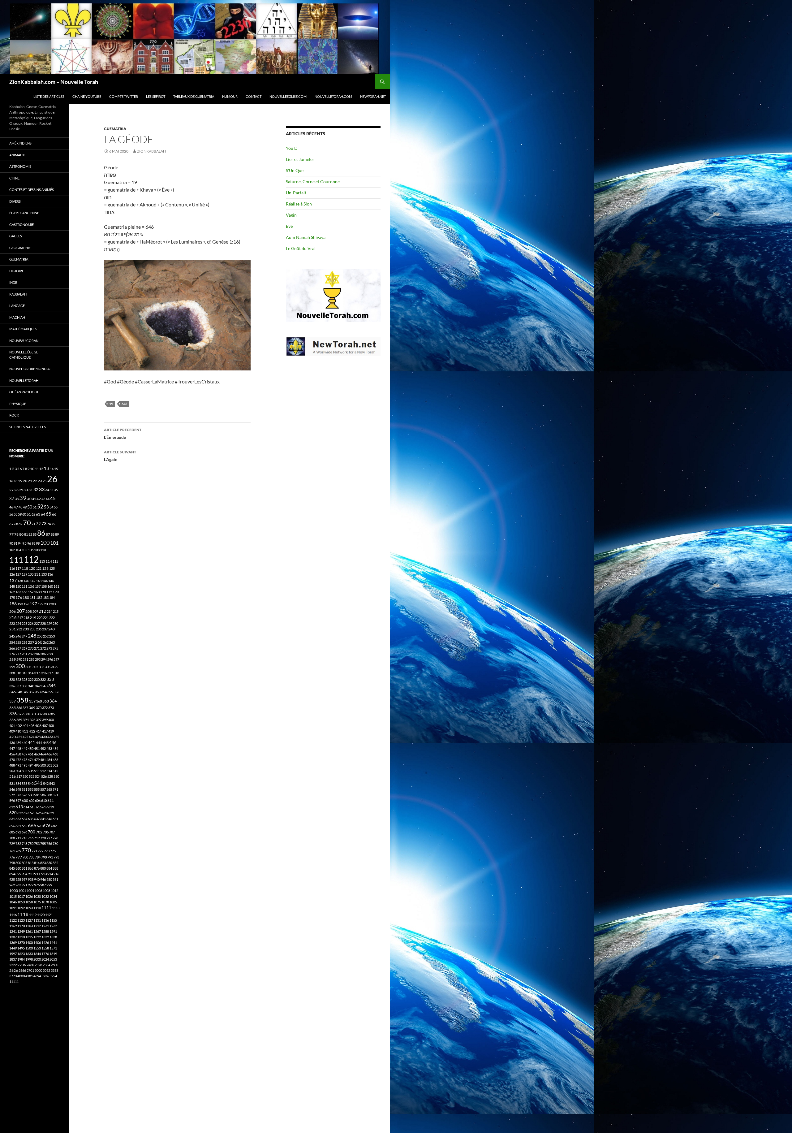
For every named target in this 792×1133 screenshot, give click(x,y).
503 (12, 771)
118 (25, 568)
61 (29, 514)
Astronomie (20, 166)
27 (11, 489)
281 (24, 654)
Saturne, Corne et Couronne (313, 181)
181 (32, 597)
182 (39, 597)
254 (12, 642)
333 (50, 679)
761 (12, 851)
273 (49, 648)
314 (30, 673)
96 (29, 543)
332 (43, 679)
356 (56, 692)
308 (12, 673)
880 (43, 868)
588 (49, 795)
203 (53, 604)
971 (24, 885)
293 (38, 659)
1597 (13, 954)
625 (32, 813)
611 (50, 800)
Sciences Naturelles (27, 427)
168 (37, 592)
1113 (55, 908)
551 (24, 789)
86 (41, 533)
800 (18, 863)
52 (40, 506)
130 (30, 574)
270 (30, 648)
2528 (38, 965)
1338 (53, 937)
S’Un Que (294, 170)
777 (18, 857)
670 (39, 826)
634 (24, 819)
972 (30, 885)
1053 (21, 902)
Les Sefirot (155, 96)
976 (37, 885)
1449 (13, 948)
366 (19, 708)
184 (52, 597)
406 (38, 726)
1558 (45, 948)
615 (32, 807)
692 (18, 832)
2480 (30, 965)
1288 (45, 931)
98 (33, 543)
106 (30, 550)
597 (18, 800)
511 (37, 771)
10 (32, 468)
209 (35, 611)
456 (12, 754)
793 (56, 857)
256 (24, 642)
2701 (30, 970)
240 (51, 629)
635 (30, 819)
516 (12, 776)
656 (12, 826)
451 (37, 748)
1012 (54, 891)
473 (24, 760)
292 (31, 659)
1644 (37, 954)
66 (54, 514)
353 (38, 692)
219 (33, 617)
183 (46, 597)
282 (30, 654)
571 (55, 789)
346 (12, 692)
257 (31, 642)
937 (24, 879)
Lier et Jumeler (300, 159)
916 (56, 874)
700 (31, 831)
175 (12, 597)
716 (30, 838)
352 (31, 692)
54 (51, 507)
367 (25, 708)
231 (12, 629)
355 (50, 692)
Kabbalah (18, 294)
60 (24, 514)
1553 (37, 948)
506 (30, 771)
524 (38, 776)
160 (50, 586)
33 (42, 489)
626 (38, 813)
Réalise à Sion (299, 203)
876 (37, 868)
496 (37, 765)
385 (52, 714)
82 (30, 534)
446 (53, 742)
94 (20, 543)
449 (24, 748)
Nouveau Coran (23, 341)
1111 (46, 907)
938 (30, 879)
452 (43, 748)
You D (292, 148)
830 (49, 863)
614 (26, 807)
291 (25, 659)
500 (43, 765)
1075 (37, 902)
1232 (53, 926)
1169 (13, 926)
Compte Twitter (123, 96)
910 (30, 874)
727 (49, 838)
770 (26, 850)
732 (18, 843)
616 (38, 807)
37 (11, 498)
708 (12, 838)
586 (43, 795)
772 (40, 851)
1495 (21, 948)
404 (25, 726)
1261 (29, 931)
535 (24, 783)
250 (39, 636)
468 (55, 754)
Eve (289, 226)
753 (37, 843)
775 (53, 851)
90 (11, 543)
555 (37, 789)
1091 (13, 908)
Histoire (16, 271)
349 (25, 692)
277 (18, 654)
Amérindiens (20, 143)
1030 (37, 896)
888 (55, 868)
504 (18, 771)
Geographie (20, 248)
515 (55, 771)
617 (45, 807)
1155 (53, 920)
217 (20, 618)
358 (22, 700)
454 (55, 748)
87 (48, 534)
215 (55, 611)
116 (12, 568)
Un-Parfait (296, 192)
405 (31, 726)
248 (32, 636)
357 (12, 701)
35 (51, 490)
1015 (13, 896)
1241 (13, 931)
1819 (53, 954)
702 (39, 832)
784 (38, 857)
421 (19, 737)
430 (44, 737)
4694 (37, 976)
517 (19, 776)
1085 (53, 902)
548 (18, 789)
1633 (29, 954)
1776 (45, 954)
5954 (53, 976)
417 (45, 731)
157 (38, 586)
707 (52, 832)
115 (55, 561)
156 (31, 586)
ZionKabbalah (151, 151)
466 (49, 754)
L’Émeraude (122, 433)
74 (49, 524)
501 (49, 765)
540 (30, 783)
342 (38, 686)
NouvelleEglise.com (288, 96)
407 (45, 726)
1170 (21, 926)
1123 (21, 920)
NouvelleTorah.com (333, 96)
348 (19, 692)
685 (12, 832)
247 (24, 636)
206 (12, 611)
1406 (37, 943)
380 (27, 714)
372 (45, 708)
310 (18, 673)
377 (20, 713)
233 (26, 629)
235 (32, 629)
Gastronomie (21, 225)
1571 (53, 948)
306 (54, 666)
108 (37, 550)
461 (30, 754)
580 (30, 795)
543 (52, 783)
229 (49, 623)
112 (31, 559)
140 (26, 581)
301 (28, 666)
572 (12, 795)
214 (49, 611)
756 (49, 843)
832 (55, 863)
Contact (253, 96)
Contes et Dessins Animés (31, 190)
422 (25, 737)
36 (56, 490)
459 (24, 754)
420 (12, 737)
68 (16, 524)
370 (38, 708)
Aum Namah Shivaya (305, 237)
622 (20, 813)
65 (48, 514)
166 (24, 592)
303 (41, 667)
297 (56, 659)
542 (46, 783)
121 (38, 568)
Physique (17, 404)
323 (18, 679)
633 (18, 819)
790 (44, 857)
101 (54, 543)
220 (39, 618)
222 (52, 618)
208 (28, 611)
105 (24, 550)
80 (21, 534)
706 (46, 832)
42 (39, 498)
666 (32, 825)
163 (18, 592)
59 (20, 514)
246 (18, 636)
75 (53, 524)
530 (56, 776)
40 (29, 498)
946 (43, 879)
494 (30, 765)
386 (12, 719)
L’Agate (120, 456)
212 (42, 611)
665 (24, 826)
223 (12, 623)
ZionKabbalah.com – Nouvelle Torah (53, 81)
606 (38, 800)
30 (26, 490)
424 (31, 737)
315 (37, 673)
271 (37, 648)
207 (20, 611)
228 (43, 623)
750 (30, 843)
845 (12, 868)
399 (45, 720)
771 (34, 851)
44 (48, 499)
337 (18, 686)
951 (55, 879)
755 (43, 843)
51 (35, 507)
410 (18, 731)
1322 (37, 937)
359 (32, 701)
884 (49, 868)
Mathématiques (23, 329)
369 (32, 707)
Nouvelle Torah (23, 380)
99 (38, 543)
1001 (22, 891)
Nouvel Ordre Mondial (30, 369)
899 (18, 874)
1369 (13, 943)
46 (11, 507)
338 (24, 686)
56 (11, 514)
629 (51, 813)
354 (44, 692)
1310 (21, 937)
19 (111, 404)
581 (37, 795)
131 (37, 574)
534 (18, 783)
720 (43, 838)
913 (44, 874)
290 (19, 659)
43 (43, 499)
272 (43, 648)
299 (12, 667)
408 (51, 726)
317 (50, 673)
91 (15, 543)
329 (30, 679)
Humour (230, 96)
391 (26, 719)
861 (24, 868)
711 (18, 838)
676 (46, 825)
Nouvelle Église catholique (23, 354)
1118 (22, 914)
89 (57, 534)
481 (43, 760)
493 (24, 765)
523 (31, 776)
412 (32, 731)
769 (18, 851)
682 (54, 826)
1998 (29, 959)
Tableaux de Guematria (193, 96)
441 (31, 742)
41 (34, 499)
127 (18, 574)
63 (38, 514)
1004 (30, 891)
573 (18, 795)
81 (26, 534)
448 (18, 748)
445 (46, 743)
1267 (37, 931)
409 (12, 731)
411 (25, 731)
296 (50, 659)
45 (53, 498)
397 (38, 720)
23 (40, 480)
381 (33, 714)
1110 (37, 908)
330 (37, 679)
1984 (21, 959)
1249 (21, 931)
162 (12, 592)
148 (12, 586)
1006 (38, 891)
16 (11, 481)
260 (38, 642)
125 (52, 568)
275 (55, 648)
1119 (33, 915)
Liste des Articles (48, 96)
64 (43, 514)
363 (45, 701)
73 (43, 523)
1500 (29, 948)
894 (12, 874)
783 (31, 857)
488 (12, 765)
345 (52, 685)
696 (24, 832)
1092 (21, 908)
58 (15, 514)
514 (49, 771)
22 (35, 480)
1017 (21, 896)
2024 (45, 959)
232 (19, 629)
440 (24, 743)
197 (33, 604)
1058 (29, 902)
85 (35, 534)
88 (52, 534)
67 (11, 524)
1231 (45, 926)
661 (18, 826)
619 (51, 807)
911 (37, 874)
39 (23, 497)
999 (49, 885)
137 (13, 580)
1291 (53, 931)
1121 (49, 915)
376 (13, 713)
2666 (22, 970)
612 (12, 807)
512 (43, 771)
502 (55, 765)
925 (12, 879)
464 (43, 754)
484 (49, 760)
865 (30, 868)
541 (38, 783)
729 (12, 843)
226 (30, 623)
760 (55, 843)
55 (56, 507)
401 (12, 726)
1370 (21, 943)
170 (43, 592)
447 (12, 748)
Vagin (291, 215)
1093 (29, 908)
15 (56, 469)
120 (32, 568)
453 (49, 748)
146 (51, 581)
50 (29, 506)
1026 (29, 896)
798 (12, 863)
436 (12, 743)
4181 (29, 976)
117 (18, 568)
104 (18, 550)
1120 (41, 915)
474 (30, 760)
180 (26, 597)
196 (26, 604)
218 (26, 618)
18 (15, 481)
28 (16, 490)
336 (12, 686)
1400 (29, 943)
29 (21, 490)
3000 (38, 970)
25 (44, 481)
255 (18, 642)
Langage (17, 306)
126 (12, 574)
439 (18, 743)
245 (12, 636)
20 (25, 480)
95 (24, 543)
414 (38, 731)
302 (35, 667)
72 (38, 523)
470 (12, 760)
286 (43, 654)
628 (45, 813)
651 (55, 819)
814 (37, 863)
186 (13, 603)
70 (27, 522)
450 (30, 748)
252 (46, 636)
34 (47, 490)
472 (18, 760)
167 (30, 592)
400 (51, 720)
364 (53, 701)
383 (46, 714)
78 (16, 534)
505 (24, 771)
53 (46, 507)
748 (24, 843)
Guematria (115, 128)
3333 (54, 970)
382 (39, 714)
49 (25, 507)
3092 (46, 970)
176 (18, 597)
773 (47, 851)
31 (30, 489)
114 (48, 561)
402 (18, 725)
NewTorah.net (373, 96)
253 (52, 636)
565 (49, 789)
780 (25, 857)
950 (49, 879)
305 (47, 667)
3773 (13, 976)
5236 (45, 976)
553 (30, 789)
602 (31, 800)
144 (45, 581)
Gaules (15, 236)
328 (24, 679)
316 (44, 673)
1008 (46, 891)
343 (44, 686)
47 (16, 507)
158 (44, 586)
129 (24, 574)
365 (12, 707)
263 (52, 642)
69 (20, 524)
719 (37, 838)
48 (20, 507)
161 (56, 586)
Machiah (17, 317)
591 (55, 795)
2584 (46, 965)
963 (18, 885)
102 (12, 550)
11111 (14, 981)
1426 (45, 943)
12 (41, 469)
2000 (37, 959)
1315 (29, 937)
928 (18, 879)
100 (45, 542)
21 (30, 480)
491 (18, 765)
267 (18, 648)
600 (25, 800)
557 (43, 789)
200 (47, 604)
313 (24, 673)
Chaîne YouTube (86, 96)
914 (50, 874)
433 (50, 737)
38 (17, 499)
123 (45, 568)
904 (24, 874)
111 (16, 559)
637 (37, 819)
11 (37, 469)
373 (51, 708)
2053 (53, 959)
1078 (45, 902)
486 (55, 760)
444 (39, 742)
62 (33, 514)
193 (20, 604)
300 (20, 666)
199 (40, 604)
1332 (45, 937)
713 (24, 838)
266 (12, 648)
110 (43, 550)
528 (50, 776)
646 (124, 404)
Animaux (17, 155)
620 (13, 813)
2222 (13, 965)
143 (38, 581)
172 (49, 592)
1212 (37, 926)
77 (11, 534)
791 (50, 857)
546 (12, 789)
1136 (45, 920)
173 (56, 592)
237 (45, 629)
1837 (13, 959)
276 (12, 654)
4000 (21, 976)
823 (43, 863)
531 (12, 783)
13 (46, 468)
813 (30, 863)
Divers (15, 201)
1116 (13, 915)
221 (46, 618)
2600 (54, 965)
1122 (13, 920)
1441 (53, 943)
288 (49, 654)
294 (44, 659)
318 (56, 673)
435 (56, 737)
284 (37, 654)
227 (37, 623)
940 (37, 879)
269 (24, 648)
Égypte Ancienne (24, 213)
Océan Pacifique (24, 392)
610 (44, 800)
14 (52, 469)
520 (25, 776)
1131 (37, 920)
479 (37, 760)
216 (13, 617)
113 (42, 561)
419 (51, 731)
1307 (13, 937)
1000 (13, 890)
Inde (13, 282)
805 (24, 863)
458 (18, 754)
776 (12, 857)
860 (18, 868)
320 (12, 679)
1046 (13, 902)
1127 (29, 920)
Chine (14, 178)
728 (55, 838)
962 (12, 885)
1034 (53, 896)
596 (12, 800)
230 (55, 623)
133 (44, 574)
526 (44, 776)
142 (32, 581)
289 (12, 659)
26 (52, 478)
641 (43, 819)
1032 (45, 896)
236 (38, 629)
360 (39, 701)
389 (19, 720)
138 (20, 581)
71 (33, 524)
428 (38, 737)
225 (24, 623)
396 (32, 720)
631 (12, 819)
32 (35, 489)
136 (50, 574)
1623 (21, 954)
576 (24, 795)
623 (26, 813)
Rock (14, 415)
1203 (29, 926)
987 (43, 885)
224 (18, 623)
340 (31, 686)
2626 (13, 970)
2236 (21, 965)
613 (19, 806)
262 (46, 642)
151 (24, 586)
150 (18, 586)
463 (37, 754)
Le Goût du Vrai (301, 248)
